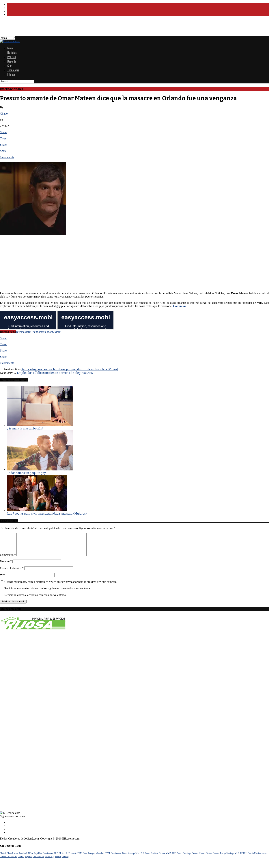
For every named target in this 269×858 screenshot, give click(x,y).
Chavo (4, 113)
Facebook (23, 853)
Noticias (12, 52)
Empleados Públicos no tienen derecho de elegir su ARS (55, 373)
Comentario (8, 554)
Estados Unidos (198, 853)
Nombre (6, 561)
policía (136, 853)
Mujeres (28, 856)
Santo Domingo (184, 853)
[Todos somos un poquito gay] (40, 469)
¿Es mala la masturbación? (25, 428)
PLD (56, 853)
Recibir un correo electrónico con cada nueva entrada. (35, 595)
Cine (9, 65)
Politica (11, 57)
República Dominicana (43, 853)
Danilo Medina (254, 853)
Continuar (179, 306)
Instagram (92, 853)
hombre (100, 853)
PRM (79, 853)
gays (18, 331)
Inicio (10, 48)
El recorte (72, 853)
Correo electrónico (12, 568)
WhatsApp (49, 856)
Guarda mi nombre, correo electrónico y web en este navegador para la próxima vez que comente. (60, 581)
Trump (21, 856)
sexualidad (46, 331)
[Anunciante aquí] (33, 630)
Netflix (14, 856)
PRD (174, 853)
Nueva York (5, 856)
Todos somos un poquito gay (26, 473)
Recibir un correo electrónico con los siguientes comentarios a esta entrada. (47, 588)
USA (142, 853)
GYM (107, 853)
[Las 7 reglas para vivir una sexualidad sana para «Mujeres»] (37, 510)
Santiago (230, 853)
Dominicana (127, 853)
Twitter (209, 853)
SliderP (56, 331)
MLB (237, 853)
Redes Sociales (151, 853)
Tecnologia (13, 70)
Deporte (11, 61)
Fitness (11, 74)
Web (2, 574)
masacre (25, 331)
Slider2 (3, 853)
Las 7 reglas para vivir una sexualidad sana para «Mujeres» (47, 513)
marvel (264, 853)
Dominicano (116, 853)
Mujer (61, 853)
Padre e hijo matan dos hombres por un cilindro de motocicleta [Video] (69, 369)
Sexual (58, 856)
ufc (66, 853)
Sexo (85, 853)
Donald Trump (219, 853)
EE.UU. (243, 853)
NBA (30, 853)
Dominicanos (38, 856)
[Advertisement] (89, 27)
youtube (64, 856)
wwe (16, 853)
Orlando (35, 331)
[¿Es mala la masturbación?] (40, 425)
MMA (168, 853)
